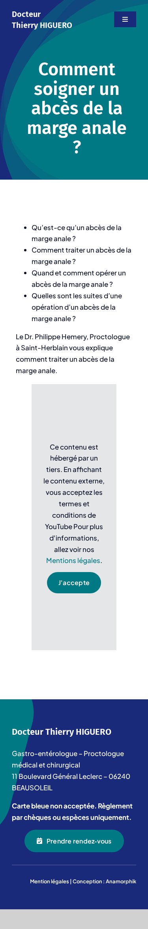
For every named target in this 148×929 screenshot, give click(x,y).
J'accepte (74, 582)
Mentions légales (73, 560)
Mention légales (49, 881)
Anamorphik (121, 881)
